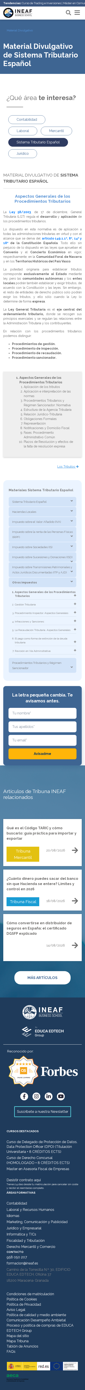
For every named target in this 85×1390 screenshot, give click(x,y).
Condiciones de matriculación (30, 1294)
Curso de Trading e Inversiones (41, 3)
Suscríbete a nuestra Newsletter (42, 1112)
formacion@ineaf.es (22, 1263)
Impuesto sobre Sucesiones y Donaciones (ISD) (42, 557)
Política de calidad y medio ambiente (36, 1315)
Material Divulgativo (20, 30)
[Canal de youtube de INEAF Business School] (60, 1096)
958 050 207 (17, 1257)
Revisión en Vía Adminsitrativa (33, 651)
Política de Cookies (22, 1299)
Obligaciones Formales (40, 419)
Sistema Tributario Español (29, 501)
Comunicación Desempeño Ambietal (36, 1320)
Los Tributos (66, 466)
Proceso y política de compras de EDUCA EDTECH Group (40, 1328)
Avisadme (42, 754)
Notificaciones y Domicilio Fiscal (47, 428)
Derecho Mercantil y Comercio (31, 1247)
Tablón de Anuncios (22, 1346)
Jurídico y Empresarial (24, 1228)
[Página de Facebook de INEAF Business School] (24, 1096)
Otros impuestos (24, 582)
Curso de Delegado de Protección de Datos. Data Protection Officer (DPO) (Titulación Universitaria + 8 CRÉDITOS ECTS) (42, 1147)
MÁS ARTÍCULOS (42, 977)
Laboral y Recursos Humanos (30, 1210)
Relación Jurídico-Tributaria (43, 414)
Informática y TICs (21, 1234)
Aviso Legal (16, 1310)
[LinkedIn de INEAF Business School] (48, 1096)
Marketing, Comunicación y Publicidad (37, 1222)
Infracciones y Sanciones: (29, 621)
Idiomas (13, 1216)
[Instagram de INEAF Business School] (36, 1096)
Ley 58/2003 (20, 212)
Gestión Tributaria (25, 604)
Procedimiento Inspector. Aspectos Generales (41, 613)
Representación (35, 423)
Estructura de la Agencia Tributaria (47, 409)
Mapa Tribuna (18, 1341)
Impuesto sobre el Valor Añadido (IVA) (36, 521)
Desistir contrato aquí (24, 1180)
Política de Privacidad (24, 1304)
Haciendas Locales (24, 511)
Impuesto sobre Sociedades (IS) (32, 547)
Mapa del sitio (18, 1336)
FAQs (11, 1351)
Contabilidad (17, 1203)
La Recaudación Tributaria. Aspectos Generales (42, 630)
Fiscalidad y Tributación (26, 1241)
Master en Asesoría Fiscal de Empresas (38, 1169)
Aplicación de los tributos (42, 387)
